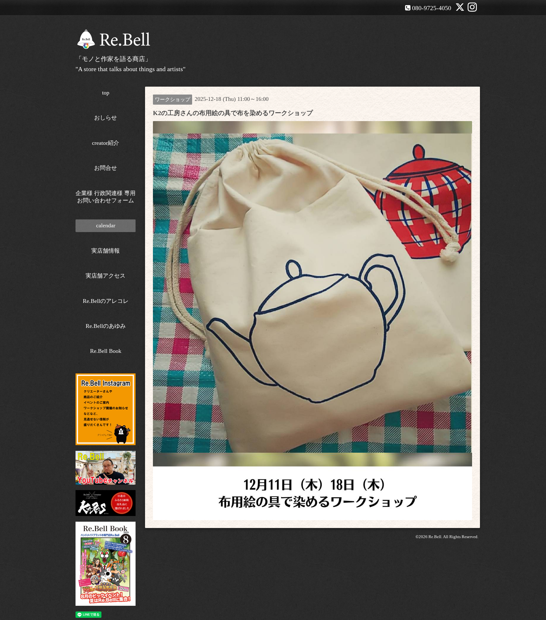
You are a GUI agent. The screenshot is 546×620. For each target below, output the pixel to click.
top (105, 92)
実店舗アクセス (105, 276)
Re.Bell (434, 536)
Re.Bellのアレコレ (106, 301)
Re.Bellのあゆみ (106, 326)
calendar (105, 225)
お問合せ (105, 168)
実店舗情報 (105, 251)
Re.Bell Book (105, 351)
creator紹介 (105, 143)
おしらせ (105, 117)
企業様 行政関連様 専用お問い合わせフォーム (106, 197)
